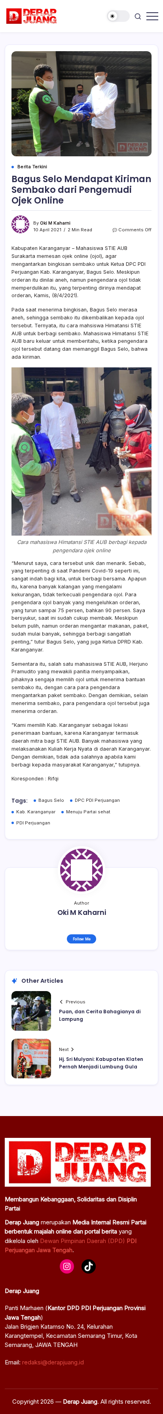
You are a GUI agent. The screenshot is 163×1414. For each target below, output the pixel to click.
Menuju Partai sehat (88, 812)
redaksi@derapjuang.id (53, 1362)
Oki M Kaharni (55, 223)
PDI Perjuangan (33, 823)
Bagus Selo (51, 800)
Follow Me (82, 939)
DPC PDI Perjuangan (97, 800)
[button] (118, 16)
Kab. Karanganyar (35, 812)
